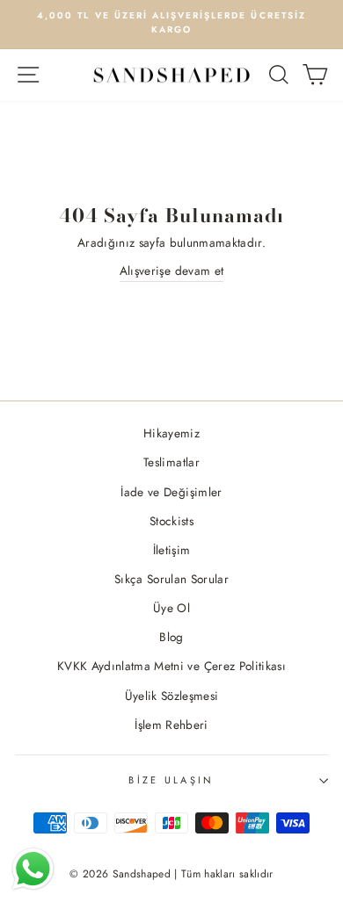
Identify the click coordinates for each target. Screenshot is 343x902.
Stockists (171, 521)
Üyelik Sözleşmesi (172, 695)
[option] (171, 23)
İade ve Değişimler (171, 492)
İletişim (172, 550)
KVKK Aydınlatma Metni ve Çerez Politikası (171, 666)
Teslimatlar (171, 462)
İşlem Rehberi (171, 724)
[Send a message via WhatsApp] (33, 869)
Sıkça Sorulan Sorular (171, 579)
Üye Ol (171, 608)
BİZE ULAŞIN (171, 780)
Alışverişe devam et (171, 270)
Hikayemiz (171, 433)
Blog (171, 637)
